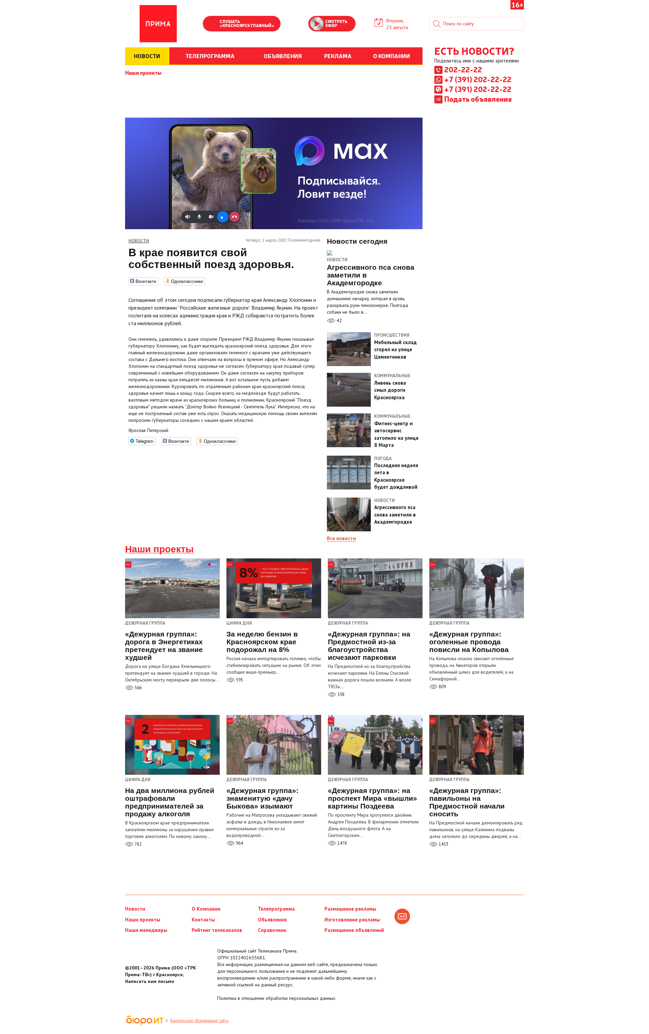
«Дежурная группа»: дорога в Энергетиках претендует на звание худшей (164, 645)
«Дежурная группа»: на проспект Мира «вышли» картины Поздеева (372, 798)
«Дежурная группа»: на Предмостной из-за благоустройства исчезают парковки (369, 645)
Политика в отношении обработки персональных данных (276, 998)
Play (211, 24)
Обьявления (272, 919)
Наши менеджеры (146, 930)
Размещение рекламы (350, 909)
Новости (337, 260)
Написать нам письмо (149, 981)
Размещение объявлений (354, 930)
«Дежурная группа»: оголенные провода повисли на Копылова (469, 641)
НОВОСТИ (147, 55)
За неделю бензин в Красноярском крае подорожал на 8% (262, 641)
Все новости (341, 538)
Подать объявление (478, 99)
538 (340, 694)
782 (138, 844)
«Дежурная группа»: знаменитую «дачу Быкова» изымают (262, 798)
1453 (443, 844)
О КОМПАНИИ (391, 55)
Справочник (272, 930)
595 (239, 680)
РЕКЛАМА (338, 55)
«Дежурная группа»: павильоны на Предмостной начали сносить (467, 802)
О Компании (206, 909)
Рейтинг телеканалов (217, 930)
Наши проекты (143, 72)
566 (138, 688)
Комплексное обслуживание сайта (199, 1020)
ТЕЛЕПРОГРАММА (210, 55)
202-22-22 (463, 69)
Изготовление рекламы (352, 919)
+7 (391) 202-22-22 (477, 79)
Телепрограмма (276, 909)
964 (239, 843)
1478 (341, 843)
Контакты (203, 919)
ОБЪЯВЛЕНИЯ (283, 55)
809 (442, 687)
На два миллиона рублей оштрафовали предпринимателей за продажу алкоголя (169, 802)
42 (338, 320)
